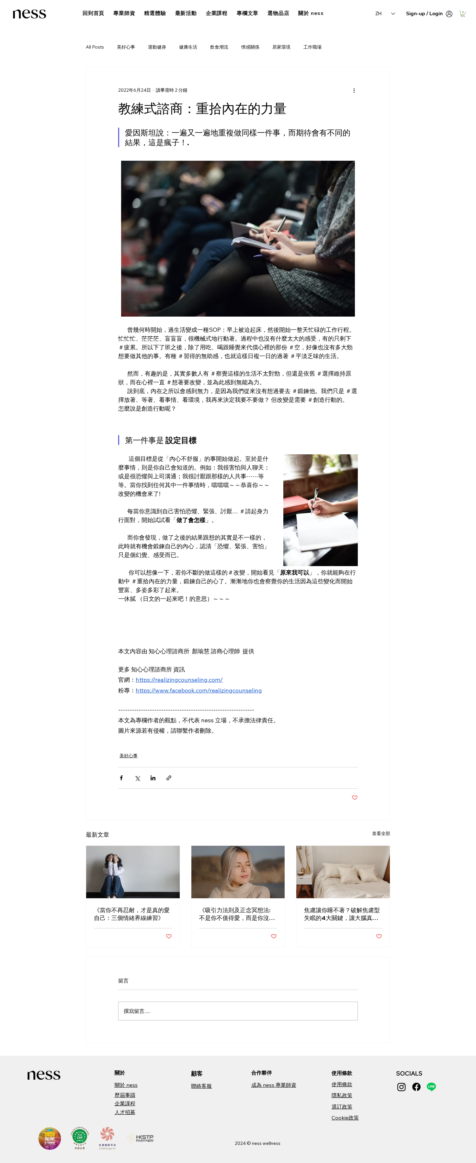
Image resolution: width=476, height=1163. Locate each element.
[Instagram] (401, 1086)
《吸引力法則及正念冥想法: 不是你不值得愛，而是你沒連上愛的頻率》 (237, 914)
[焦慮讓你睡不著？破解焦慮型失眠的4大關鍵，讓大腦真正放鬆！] (343, 872)
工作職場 (312, 47)
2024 (241, 1143)
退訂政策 (342, 1106)
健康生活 (188, 47)
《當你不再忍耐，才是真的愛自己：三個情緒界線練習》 (132, 914)
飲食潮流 (219, 47)
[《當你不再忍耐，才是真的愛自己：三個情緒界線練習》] (133, 872)
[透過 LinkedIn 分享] (153, 778)
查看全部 (381, 833)
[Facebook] (416, 1086)
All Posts (95, 47)
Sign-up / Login (424, 13)
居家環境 (281, 47)
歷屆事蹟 (125, 1095)
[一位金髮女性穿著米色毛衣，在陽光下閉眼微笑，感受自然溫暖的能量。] (238, 872)
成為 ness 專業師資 (273, 1085)
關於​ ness (126, 1085)
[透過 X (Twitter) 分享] (137, 778)
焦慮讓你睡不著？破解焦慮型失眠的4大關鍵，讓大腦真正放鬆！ (342, 914)
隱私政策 (342, 1095)
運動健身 (157, 47)
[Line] (431, 1086)
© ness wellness (263, 1143)
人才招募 (125, 1112)
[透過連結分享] (169, 778)
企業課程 (125, 1103)
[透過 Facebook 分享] (121, 778)
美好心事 (126, 47)
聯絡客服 (201, 1086)
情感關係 (250, 47)
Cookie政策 (345, 1117)
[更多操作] (354, 90)
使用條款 (342, 1084)
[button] (463, 14)
